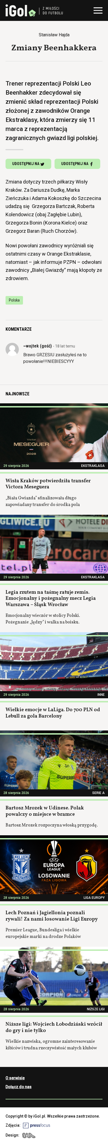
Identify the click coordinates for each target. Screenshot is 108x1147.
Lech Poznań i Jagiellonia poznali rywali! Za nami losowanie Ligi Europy (52, 916)
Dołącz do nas (19, 1087)
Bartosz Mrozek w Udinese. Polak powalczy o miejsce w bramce (45, 811)
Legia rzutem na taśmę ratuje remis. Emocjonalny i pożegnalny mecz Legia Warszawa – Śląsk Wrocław (51, 598)
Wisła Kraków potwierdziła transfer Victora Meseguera (48, 484)
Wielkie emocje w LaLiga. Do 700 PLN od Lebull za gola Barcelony (53, 713)
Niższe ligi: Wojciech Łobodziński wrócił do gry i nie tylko (54, 1027)
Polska (14, 300)
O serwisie (15, 1078)
